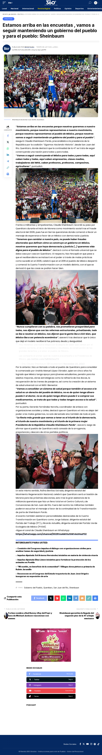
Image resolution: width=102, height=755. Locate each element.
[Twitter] (51, 679)
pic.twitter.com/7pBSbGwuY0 (43, 359)
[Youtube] (51, 690)
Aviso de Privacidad (75, 751)
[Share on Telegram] (8, 161)
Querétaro (47, 587)
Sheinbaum (74, 587)
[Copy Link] (8, 167)
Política (8, 19)
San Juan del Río (61, 587)
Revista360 (29, 47)
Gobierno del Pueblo (33, 587)
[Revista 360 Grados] (51, 3)
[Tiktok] (51, 696)
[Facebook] (51, 674)
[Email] (82, 598)
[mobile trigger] (5, 3)
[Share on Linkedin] (8, 155)
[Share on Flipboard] (57, 598)
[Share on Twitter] (8, 142)
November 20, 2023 (73, 363)
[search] (90, 2)
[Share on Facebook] (8, 136)
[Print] (8, 174)
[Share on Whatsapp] (8, 148)
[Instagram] (51, 685)
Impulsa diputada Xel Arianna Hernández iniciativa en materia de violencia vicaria (57, 555)
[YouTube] (87, 744)
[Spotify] (95, 744)
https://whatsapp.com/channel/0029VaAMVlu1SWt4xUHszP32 (51, 534)
